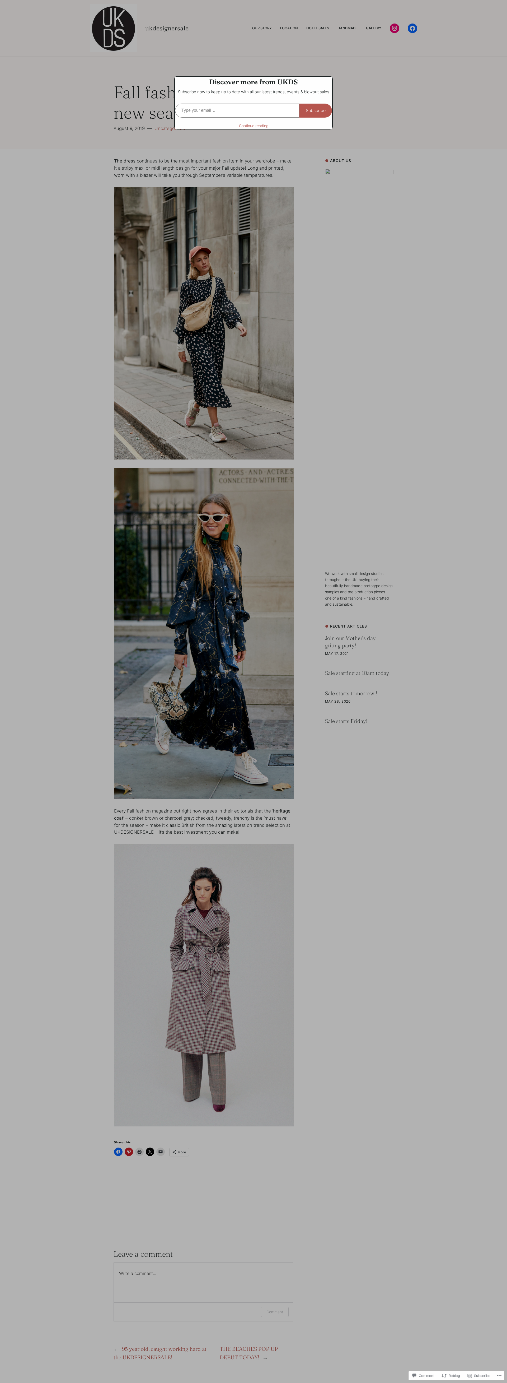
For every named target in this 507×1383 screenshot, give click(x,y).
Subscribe (316, 110)
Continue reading (253, 125)
